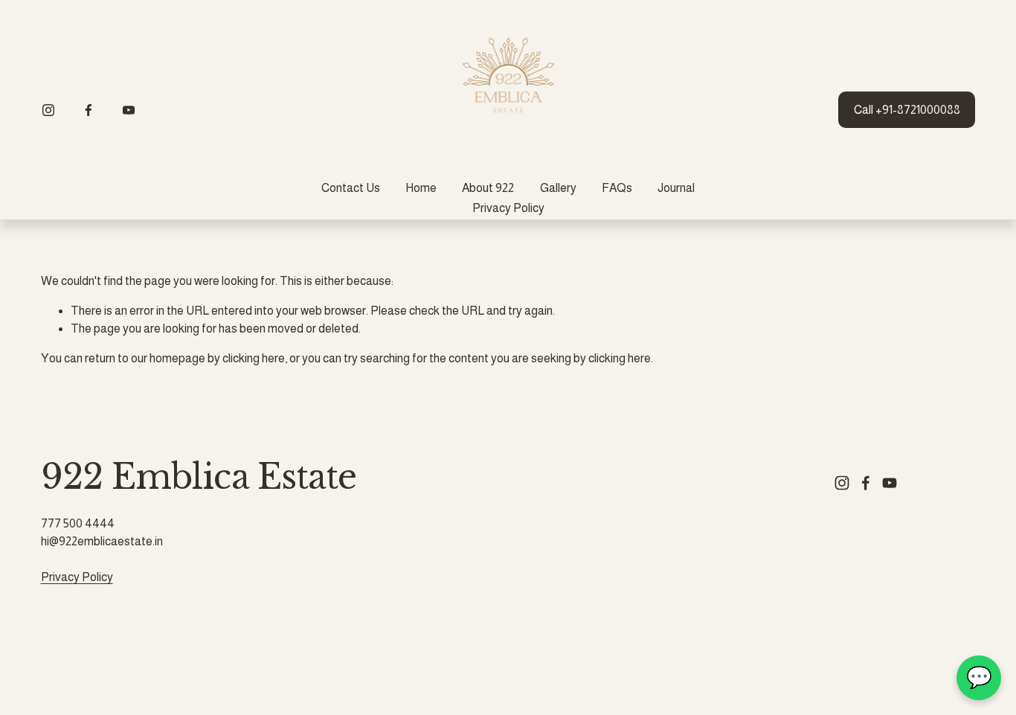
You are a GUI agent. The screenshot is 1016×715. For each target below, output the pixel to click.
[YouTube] (128, 110)
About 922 (488, 188)
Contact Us (350, 188)
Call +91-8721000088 (907, 109)
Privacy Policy (508, 208)
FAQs (617, 188)
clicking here (253, 358)
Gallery (558, 188)
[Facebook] (88, 110)
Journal (676, 188)
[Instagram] (48, 110)
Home (421, 188)
